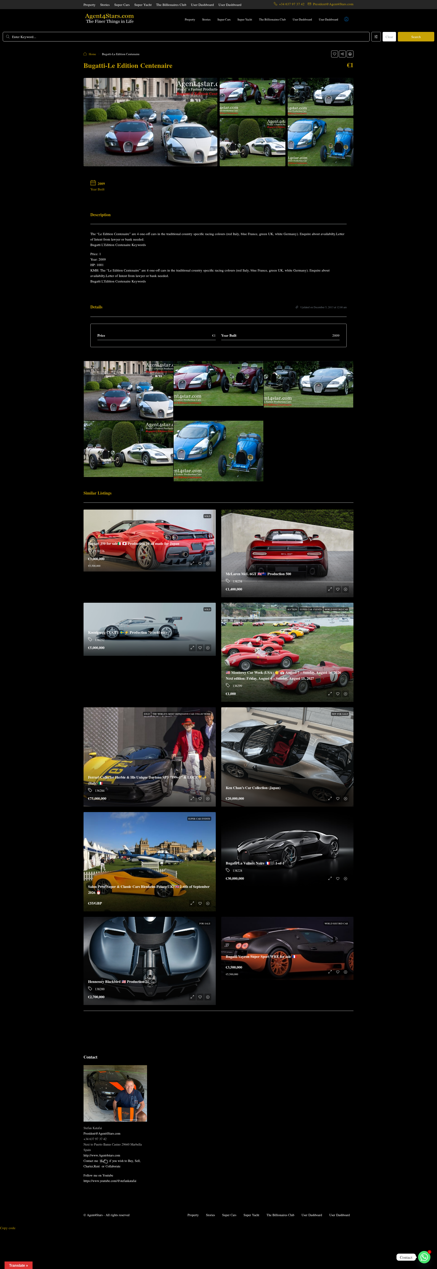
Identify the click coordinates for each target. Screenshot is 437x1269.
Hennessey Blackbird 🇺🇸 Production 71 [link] (118, 981)
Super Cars (122, 4)
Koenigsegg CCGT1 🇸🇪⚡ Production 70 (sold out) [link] (127, 632)
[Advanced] (376, 36)
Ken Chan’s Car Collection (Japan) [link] (253, 787)
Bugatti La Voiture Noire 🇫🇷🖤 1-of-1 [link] (255, 863)
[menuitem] (346, 19)
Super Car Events (311, 609)
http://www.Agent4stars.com (102, 1155)
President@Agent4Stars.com (102, 1133)
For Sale (204, 923)
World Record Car (336, 609)
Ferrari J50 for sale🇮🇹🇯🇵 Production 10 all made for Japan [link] (133, 543)
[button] (334, 54)
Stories (105, 4)
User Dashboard (202, 4)
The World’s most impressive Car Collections (181, 713)
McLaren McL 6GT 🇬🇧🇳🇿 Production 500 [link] (258, 573)
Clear (389, 36)
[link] (287, 553)
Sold (207, 516)
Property (90, 4)
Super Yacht (143, 4)
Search (416, 36)
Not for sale (340, 713)
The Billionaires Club (171, 4)
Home (92, 54)
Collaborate (113, 1166)
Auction (292, 609)
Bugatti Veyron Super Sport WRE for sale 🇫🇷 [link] (261, 956)
